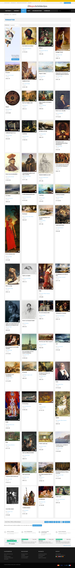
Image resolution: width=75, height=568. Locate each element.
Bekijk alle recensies (67, 545)
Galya (57, 381)
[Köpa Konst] (61, 556)
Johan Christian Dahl (27, 197)
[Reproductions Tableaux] (58, 556)
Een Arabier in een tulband (27, 45)
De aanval (8, 72)
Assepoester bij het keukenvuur (12, 476)
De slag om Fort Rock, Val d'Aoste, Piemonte (44, 373)
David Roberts (43, 220)
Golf (56, 343)
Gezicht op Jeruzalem (60, 194)
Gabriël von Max (10, 288)
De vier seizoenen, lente (10, 253)
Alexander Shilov (60, 384)
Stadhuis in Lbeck (26, 81)
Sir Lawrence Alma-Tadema (28, 216)
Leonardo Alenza (27, 455)
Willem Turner (43, 376)
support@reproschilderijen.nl (60, 555)
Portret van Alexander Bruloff (28, 320)
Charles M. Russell (10, 75)
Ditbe (40, 290)
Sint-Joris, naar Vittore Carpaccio (46, 341)
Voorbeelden (47, 10)
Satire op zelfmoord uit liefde (28, 452)
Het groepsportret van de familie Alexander (12, 348)
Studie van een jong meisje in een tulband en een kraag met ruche (12, 324)
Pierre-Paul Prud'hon (60, 315)
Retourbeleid (6, 559)
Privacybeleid (40, 556)
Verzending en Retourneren (8, 557)
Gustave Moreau (43, 344)
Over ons (5, 555)
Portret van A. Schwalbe (61, 110)
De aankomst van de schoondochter (10, 375)
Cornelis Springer (27, 83)
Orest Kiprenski (43, 105)
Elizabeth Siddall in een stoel (44, 174)
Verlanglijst (13, 2)
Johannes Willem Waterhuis (45, 293)
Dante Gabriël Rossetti (44, 177)
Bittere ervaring (9, 285)
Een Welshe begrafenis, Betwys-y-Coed (45, 475)
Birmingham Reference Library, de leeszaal (62, 472)
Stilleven (40, 47)
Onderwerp (16, 10)
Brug (7, 442)
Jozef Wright (9, 326)
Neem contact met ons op (22, 2)
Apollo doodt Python (60, 225)
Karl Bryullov (9, 109)
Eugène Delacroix (60, 227)
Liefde (7, 421)
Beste (29, 10)
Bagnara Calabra (42, 73)
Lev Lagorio (43, 197)
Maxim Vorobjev (60, 197)
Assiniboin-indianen (26, 507)
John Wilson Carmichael (61, 277)
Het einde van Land (43, 131)
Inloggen (30, 2)
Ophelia (57, 417)
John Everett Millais (27, 278)
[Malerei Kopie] (57, 556)
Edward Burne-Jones (10, 424)
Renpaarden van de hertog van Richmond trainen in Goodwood (62, 73)
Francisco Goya (9, 511)
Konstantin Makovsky (27, 48)
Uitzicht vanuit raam (43, 443)
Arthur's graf (58, 496)
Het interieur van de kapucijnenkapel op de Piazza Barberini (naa (62, 143)
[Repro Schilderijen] (60, 556)
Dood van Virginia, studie (27, 102)
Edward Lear (43, 76)
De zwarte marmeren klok (44, 312)
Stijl (23, 10)
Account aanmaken (24, 557)
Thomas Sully (59, 54)
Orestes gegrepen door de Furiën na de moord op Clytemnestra (62, 165)
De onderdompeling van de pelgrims (44, 218)
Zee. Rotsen (8, 195)
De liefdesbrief (42, 499)
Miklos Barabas (9, 377)
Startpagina (6, 14)
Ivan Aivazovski (10, 198)
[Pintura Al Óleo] (62, 556)
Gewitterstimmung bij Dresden (28, 194)
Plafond (7, 106)
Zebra (40, 404)
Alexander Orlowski (10, 176)
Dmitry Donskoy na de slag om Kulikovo (45, 103)
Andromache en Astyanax (61, 313)
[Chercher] (70, 11)
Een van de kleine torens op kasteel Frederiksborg (27, 352)
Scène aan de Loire (26, 474)
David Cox (42, 477)
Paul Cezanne (9, 135)
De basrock (24, 372)
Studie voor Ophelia (26, 275)
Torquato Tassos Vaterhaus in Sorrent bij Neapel (62, 445)
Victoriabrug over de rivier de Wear (62, 275)
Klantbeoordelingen (41, 555)
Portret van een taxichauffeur (11, 174)
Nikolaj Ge (26, 105)
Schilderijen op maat (37, 10)
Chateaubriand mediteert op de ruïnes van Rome (28, 174)
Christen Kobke (26, 354)
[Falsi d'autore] (56, 556)
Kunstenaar (8, 10)
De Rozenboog (25, 403)
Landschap (24, 133)
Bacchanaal (24, 213)
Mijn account (7, 2)
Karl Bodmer (26, 510)
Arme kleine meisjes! (10, 508)
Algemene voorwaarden (42, 557)
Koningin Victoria (59, 52)
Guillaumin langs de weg (10, 132)
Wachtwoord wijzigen (24, 556)
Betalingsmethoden (7, 556)
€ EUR (61, 2)
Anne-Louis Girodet (27, 176)
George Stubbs (59, 76)
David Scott (59, 167)
